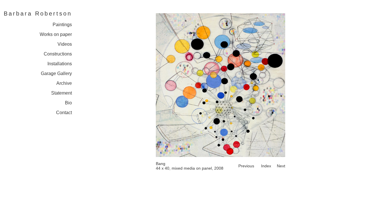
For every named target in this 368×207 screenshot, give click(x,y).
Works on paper (56, 34)
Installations (59, 63)
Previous (246, 166)
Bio (68, 102)
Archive (64, 83)
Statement (61, 93)
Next (281, 166)
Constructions (58, 53)
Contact (64, 112)
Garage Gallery (56, 73)
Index (266, 166)
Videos (64, 44)
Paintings (62, 24)
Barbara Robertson (38, 13)
